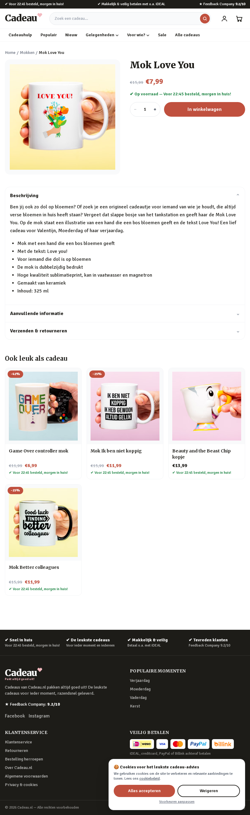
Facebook (15, 716)
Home (10, 52)
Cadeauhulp (20, 34)
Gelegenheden (100, 34)
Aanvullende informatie (125, 313)
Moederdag (140, 689)
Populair (49, 34)
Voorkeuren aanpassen (177, 801)
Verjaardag (140, 680)
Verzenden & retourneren (125, 331)
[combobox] (130, 18)
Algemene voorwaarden (26, 776)
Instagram (39, 716)
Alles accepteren (144, 790)
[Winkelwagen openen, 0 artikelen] (239, 18)
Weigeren (209, 790)
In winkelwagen (205, 109)
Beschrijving (125, 196)
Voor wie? (136, 34)
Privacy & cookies (21, 784)
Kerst (135, 706)
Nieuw (71, 34)
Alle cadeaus (187, 34)
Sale (162, 34)
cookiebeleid (149, 778)
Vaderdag (138, 697)
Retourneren (16, 750)
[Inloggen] (224, 18)
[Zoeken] (205, 18)
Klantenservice (18, 742)
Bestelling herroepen (24, 759)
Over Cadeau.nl (18, 767)
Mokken (27, 52)
